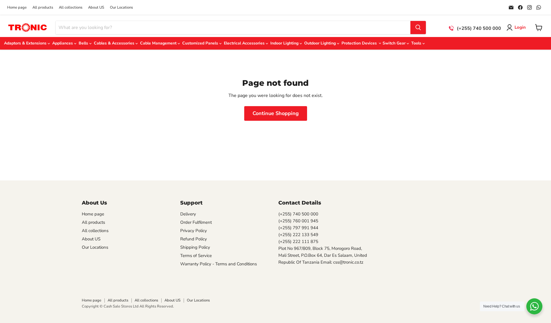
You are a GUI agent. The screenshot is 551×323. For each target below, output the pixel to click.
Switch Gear (395, 43)
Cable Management (159, 43)
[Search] (418, 27)
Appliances (63, 43)
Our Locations (121, 7)
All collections (70, 7)
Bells (84, 43)
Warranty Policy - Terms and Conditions (218, 264)
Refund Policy (193, 239)
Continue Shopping (276, 113)
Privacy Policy (193, 231)
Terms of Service (196, 255)
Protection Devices (360, 43)
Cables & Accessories (114, 43)
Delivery (188, 214)
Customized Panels (200, 43)
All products (42, 7)
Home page (17, 7)
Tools (416, 43)
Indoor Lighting (285, 43)
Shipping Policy (195, 247)
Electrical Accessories (245, 43)
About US (96, 7)
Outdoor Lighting (320, 43)
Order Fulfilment (196, 222)
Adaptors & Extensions (26, 43)
